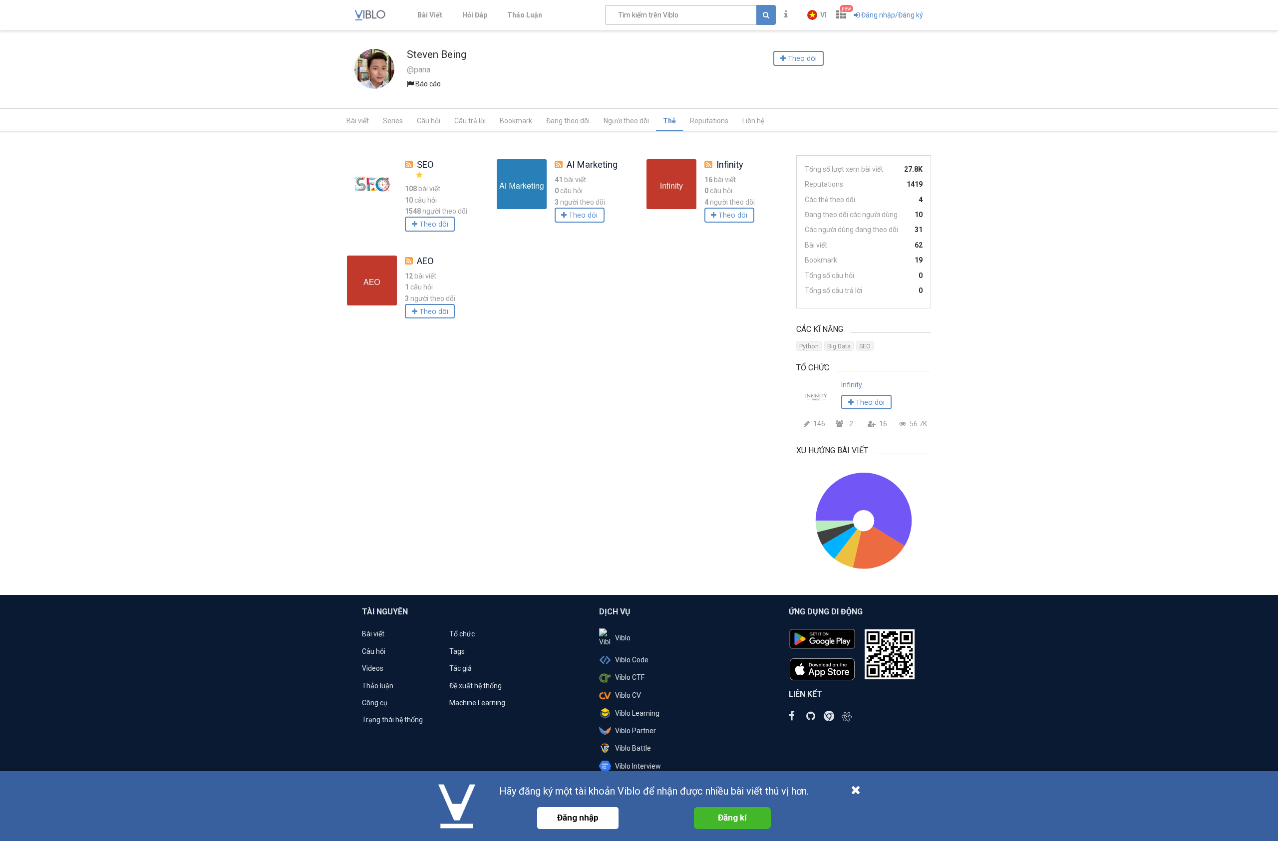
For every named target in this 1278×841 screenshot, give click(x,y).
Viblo (623, 638)
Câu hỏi (428, 121)
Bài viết (357, 121)
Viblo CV (628, 695)
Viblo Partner (635, 731)
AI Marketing (592, 164)
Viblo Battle (633, 748)
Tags (457, 651)
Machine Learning (477, 703)
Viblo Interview (638, 766)
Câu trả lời (470, 121)
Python (809, 346)
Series (393, 121)
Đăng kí (732, 818)
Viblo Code (631, 660)
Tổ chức (462, 634)
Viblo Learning (637, 713)
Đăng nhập (578, 818)
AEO (425, 261)
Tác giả (460, 668)
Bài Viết (429, 15)
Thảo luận (377, 686)
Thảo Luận (524, 15)
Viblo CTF (629, 677)
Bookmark (516, 121)
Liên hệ (753, 121)
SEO (425, 164)
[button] (817, 15)
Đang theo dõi (568, 121)
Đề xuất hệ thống (475, 686)
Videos (372, 668)
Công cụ (374, 703)
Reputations (709, 121)
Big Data (839, 346)
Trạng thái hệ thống (392, 720)
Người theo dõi (626, 121)
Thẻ (669, 121)
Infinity (729, 164)
